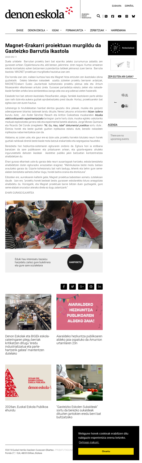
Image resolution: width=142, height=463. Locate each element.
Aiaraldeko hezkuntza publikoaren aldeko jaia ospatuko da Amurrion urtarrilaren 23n (79, 339)
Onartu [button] (106, 451)
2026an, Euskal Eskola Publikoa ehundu (26, 408)
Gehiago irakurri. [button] (89, 442)
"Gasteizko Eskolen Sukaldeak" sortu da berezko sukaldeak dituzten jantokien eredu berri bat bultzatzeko (78, 412)
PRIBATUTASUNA (64, 449)
